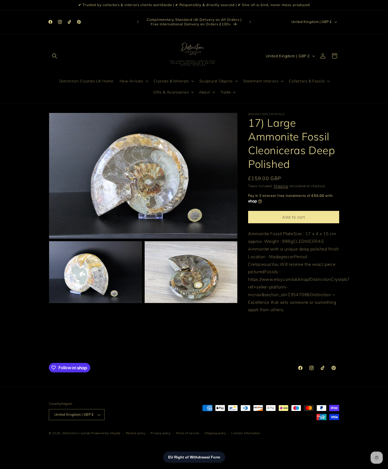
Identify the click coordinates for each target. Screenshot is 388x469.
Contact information (245, 433)
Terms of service (187, 433)
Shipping (281, 186)
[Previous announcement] (138, 22)
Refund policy (135, 433)
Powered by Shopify (106, 433)
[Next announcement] (250, 22)
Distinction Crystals (76, 433)
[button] (54, 56)
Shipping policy (215, 433)
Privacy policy (160, 433)
